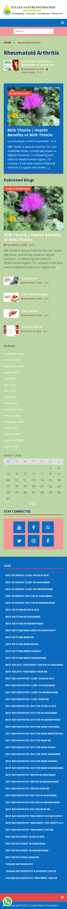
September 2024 (14, 366)
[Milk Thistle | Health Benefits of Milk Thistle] (33, 106)
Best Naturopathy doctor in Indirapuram (33, 802)
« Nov (32, 504)
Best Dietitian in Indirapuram (24, 623)
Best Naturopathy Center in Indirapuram (32, 781)
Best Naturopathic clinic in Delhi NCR (30, 678)
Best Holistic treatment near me (26, 671)
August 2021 (11, 428)
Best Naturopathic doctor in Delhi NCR (31, 706)
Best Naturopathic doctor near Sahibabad (33, 754)
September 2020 (14, 440)
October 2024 (12, 360)
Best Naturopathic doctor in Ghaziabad (31, 712)
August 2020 (11, 446)
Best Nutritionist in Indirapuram (27, 850)
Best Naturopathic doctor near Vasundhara (34, 768)
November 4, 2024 (17, 244)
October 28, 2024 (32, 331)
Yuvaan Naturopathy (19, 864)
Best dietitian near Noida (22, 644)
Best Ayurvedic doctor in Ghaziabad (29, 596)
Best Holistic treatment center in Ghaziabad (34, 664)
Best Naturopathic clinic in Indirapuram (32, 692)
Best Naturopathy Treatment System (29, 829)
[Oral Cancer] (11, 281)
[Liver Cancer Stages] (11, 297)
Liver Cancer (29, 311)
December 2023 (13, 409)
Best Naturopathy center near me (27, 788)
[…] (58, 267)
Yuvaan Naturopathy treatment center (31, 878)
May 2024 (10, 391)
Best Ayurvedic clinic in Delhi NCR (27, 575)
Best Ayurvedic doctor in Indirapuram (30, 602)
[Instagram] (33, 541)
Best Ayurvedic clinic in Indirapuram (29, 589)
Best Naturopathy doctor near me (28, 809)
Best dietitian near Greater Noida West (31, 630)
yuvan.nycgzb (28, 72)
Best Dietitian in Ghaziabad (23, 616)
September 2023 (14, 421)
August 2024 (11, 372)
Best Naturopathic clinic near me (27, 699)
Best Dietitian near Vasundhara (26, 658)
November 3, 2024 (33, 282)
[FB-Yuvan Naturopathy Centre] (48, 541)
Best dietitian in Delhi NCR (22, 609)
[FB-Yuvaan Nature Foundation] (33, 527)
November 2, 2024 (33, 298)
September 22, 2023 (34, 69)
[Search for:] (34, 31)
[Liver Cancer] (11, 313)
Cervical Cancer (31, 327)
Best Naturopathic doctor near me (28, 740)
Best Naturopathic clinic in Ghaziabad (30, 685)
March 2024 (11, 403)
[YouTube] (19, 527)
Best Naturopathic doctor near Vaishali (32, 761)
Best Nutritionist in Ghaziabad (25, 843)
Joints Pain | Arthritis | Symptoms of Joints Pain (38, 63)
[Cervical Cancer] (11, 330)
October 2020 (12, 434)
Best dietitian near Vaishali (23, 651)
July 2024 (9, 378)
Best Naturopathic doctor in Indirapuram (33, 719)
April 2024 (10, 397)
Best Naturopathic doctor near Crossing (32, 726)
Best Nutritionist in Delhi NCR (25, 836)
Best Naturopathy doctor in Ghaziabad (31, 795)
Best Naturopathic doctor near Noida (30, 747)
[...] (48, 167)
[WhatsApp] (48, 527)
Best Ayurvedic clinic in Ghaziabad (28, 582)
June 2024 (10, 384)
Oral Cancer (29, 278)
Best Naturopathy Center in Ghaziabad (31, 774)
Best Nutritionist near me (22, 857)
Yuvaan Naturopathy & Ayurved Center (31, 871)
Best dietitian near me (20, 637)
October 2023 (12, 415)
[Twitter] (19, 541)
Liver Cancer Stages (34, 294)
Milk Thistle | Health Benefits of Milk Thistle (29, 132)
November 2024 (13, 354)
